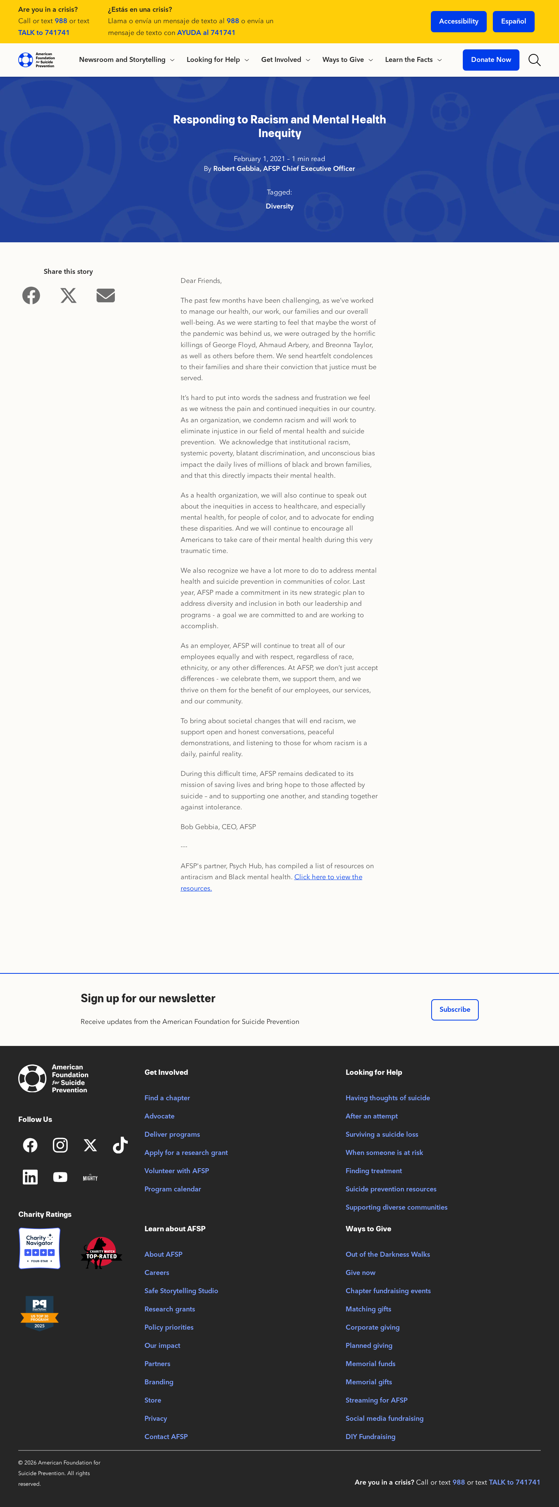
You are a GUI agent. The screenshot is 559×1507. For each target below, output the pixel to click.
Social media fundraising (385, 1418)
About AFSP (164, 1254)
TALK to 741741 (44, 33)
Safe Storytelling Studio (181, 1291)
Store (153, 1400)
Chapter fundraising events (388, 1291)
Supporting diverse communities (397, 1207)
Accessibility (458, 21)
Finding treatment (374, 1171)
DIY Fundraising (370, 1437)
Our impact (162, 1346)
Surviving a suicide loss (382, 1134)
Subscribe (455, 1009)
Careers (157, 1273)
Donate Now (491, 60)
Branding (159, 1382)
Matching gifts (368, 1309)
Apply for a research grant (186, 1153)
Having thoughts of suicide (388, 1098)
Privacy (156, 1418)
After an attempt (372, 1116)
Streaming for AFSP (377, 1400)
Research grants (170, 1309)
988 (61, 21)
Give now (360, 1273)
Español (513, 21)
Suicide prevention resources (391, 1189)
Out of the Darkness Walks (388, 1254)
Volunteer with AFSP (177, 1171)
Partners (157, 1364)
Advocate (160, 1116)
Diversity (280, 206)
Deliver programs (172, 1134)
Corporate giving (373, 1327)
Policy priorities (169, 1327)
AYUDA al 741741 (206, 33)
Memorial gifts (369, 1382)
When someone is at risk (384, 1153)
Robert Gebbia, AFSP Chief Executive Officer (284, 169)
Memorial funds (370, 1364)
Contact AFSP (166, 1437)
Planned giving (369, 1346)
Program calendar (173, 1189)
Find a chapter (167, 1098)
